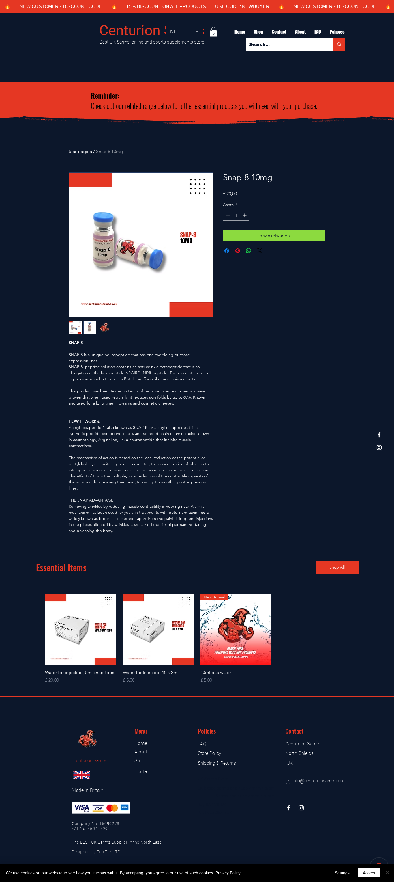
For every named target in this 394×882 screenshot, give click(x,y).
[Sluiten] (387, 872)
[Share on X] (259, 250)
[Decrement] (227, 215)
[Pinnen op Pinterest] (237, 250)
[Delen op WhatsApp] (248, 250)
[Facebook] (379, 434)
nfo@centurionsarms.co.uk (320, 781)
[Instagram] (379, 447)
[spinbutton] (236, 215)
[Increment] (245, 215)
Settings (342, 873)
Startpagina (80, 151)
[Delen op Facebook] (226, 250)
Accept (369, 873)
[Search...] (339, 44)
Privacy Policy (228, 873)
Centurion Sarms (151, 30)
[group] (197, 639)
